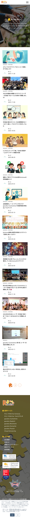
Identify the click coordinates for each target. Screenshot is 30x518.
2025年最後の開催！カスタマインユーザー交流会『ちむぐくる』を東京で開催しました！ (15, 95)
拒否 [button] (18, 515)
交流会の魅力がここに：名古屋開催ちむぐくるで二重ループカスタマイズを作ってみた (14, 124)
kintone (10, 64)
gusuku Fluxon (9, 428)
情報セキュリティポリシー (11, 444)
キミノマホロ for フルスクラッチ (13, 416)
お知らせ (6, 442)
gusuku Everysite (10, 426)
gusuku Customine (10, 418)
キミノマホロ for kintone (12, 414)
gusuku (5, 64)
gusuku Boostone (10, 423)
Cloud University (10, 431)
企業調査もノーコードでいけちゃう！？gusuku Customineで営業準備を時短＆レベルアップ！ (15, 206)
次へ (19, 385)
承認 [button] (12, 515)
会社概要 (7, 440)
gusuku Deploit (9, 421)
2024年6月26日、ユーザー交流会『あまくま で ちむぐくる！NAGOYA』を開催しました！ (14, 316)
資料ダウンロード (9, 447)
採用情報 (7, 449)
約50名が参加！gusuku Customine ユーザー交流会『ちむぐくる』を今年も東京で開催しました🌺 (15, 287)
